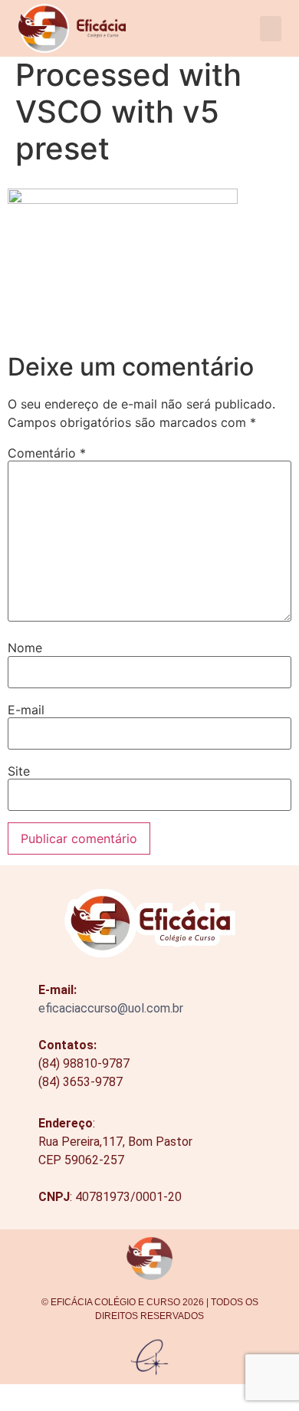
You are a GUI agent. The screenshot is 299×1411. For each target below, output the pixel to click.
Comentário (47, 453)
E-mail (26, 710)
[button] (270, 28)
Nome (25, 648)
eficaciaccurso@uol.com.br (110, 1008)
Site (19, 771)
